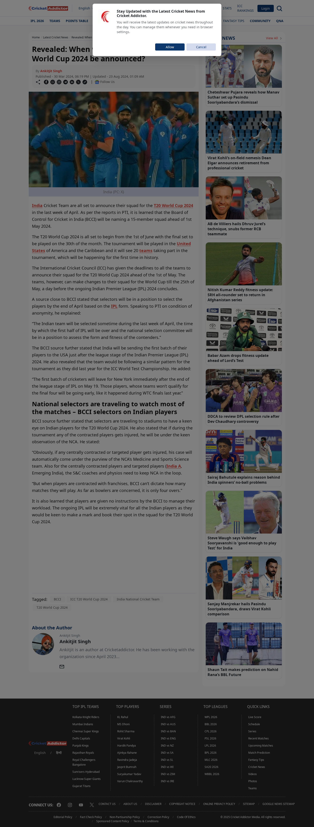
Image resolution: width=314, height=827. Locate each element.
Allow (170, 47)
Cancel (201, 47)
